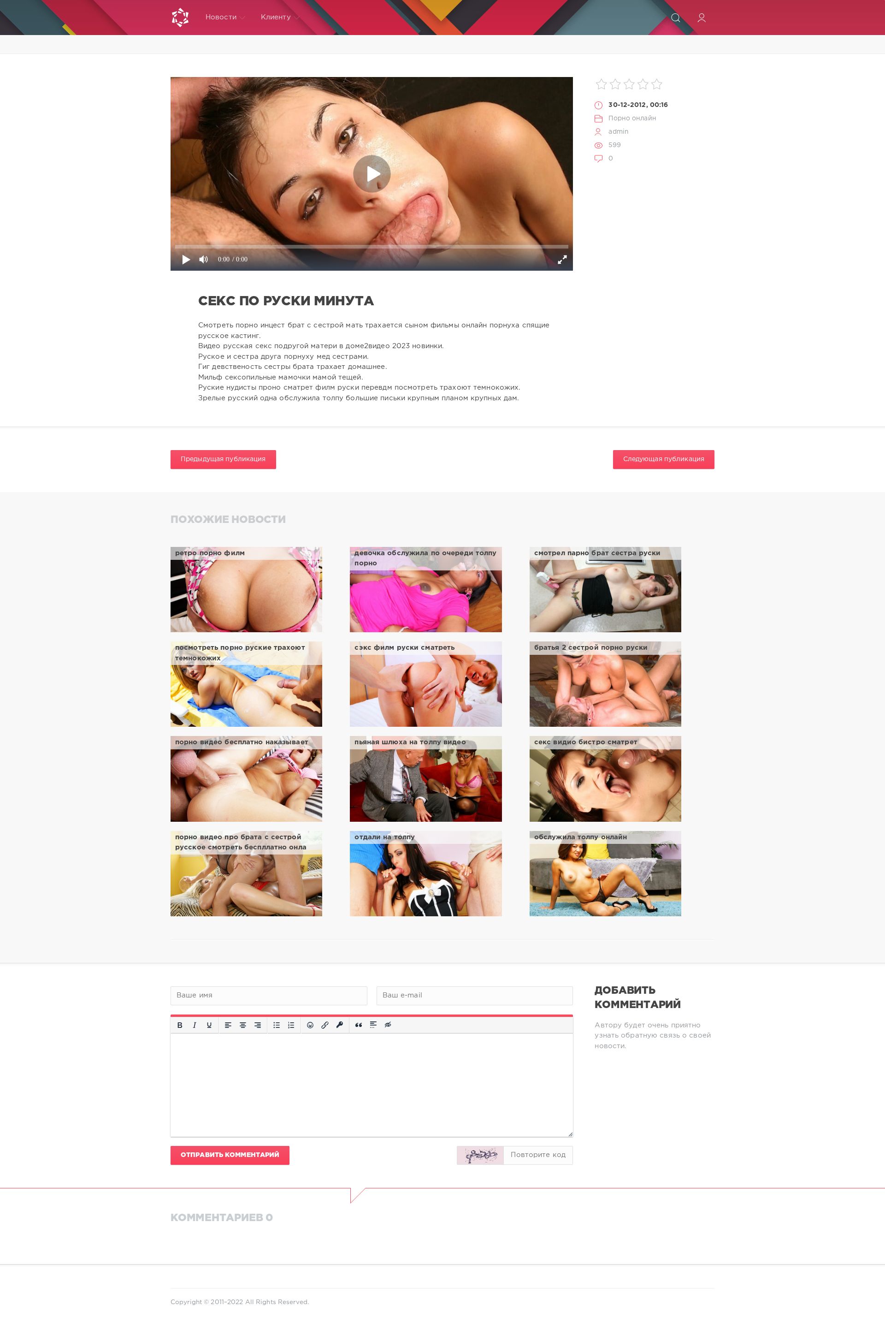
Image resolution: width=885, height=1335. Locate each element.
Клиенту (276, 17)
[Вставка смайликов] (310, 1025)
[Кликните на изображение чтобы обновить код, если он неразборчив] (480, 1155)
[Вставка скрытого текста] (388, 1025)
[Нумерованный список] (291, 1025)
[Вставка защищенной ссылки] (339, 1025)
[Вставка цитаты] (358, 1025)
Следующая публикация (663, 459)
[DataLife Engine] (180, 17)
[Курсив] (194, 1025)
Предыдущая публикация (223, 459)
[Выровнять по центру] (242, 1025)
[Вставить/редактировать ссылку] (325, 1025)
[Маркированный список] (276, 1025)
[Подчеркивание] (209, 1025)
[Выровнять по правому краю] (257, 1025)
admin (618, 132)
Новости (221, 17)
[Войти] (701, 17)
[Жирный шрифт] (179, 1025)
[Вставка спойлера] (373, 1025)
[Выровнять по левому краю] (228, 1025)
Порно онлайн (632, 118)
